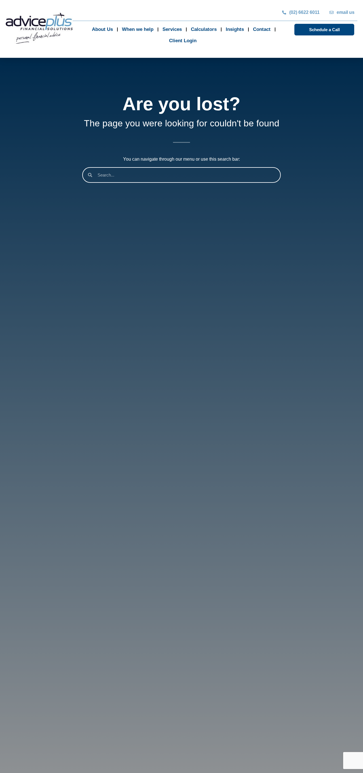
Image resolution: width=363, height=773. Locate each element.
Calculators (204, 29)
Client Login (183, 40)
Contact (262, 29)
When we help (137, 29)
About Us (102, 29)
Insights (235, 29)
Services (172, 29)
